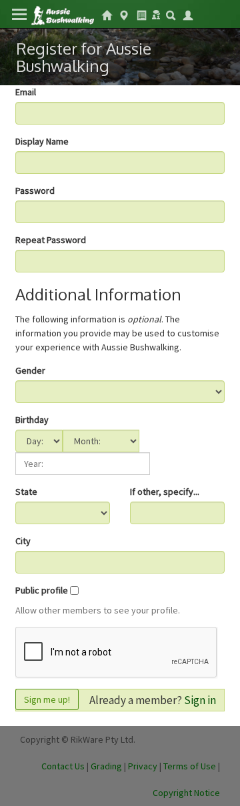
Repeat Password (50, 240)
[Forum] (156, 13)
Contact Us (63, 766)
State (26, 492)
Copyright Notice (186, 793)
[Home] (62, 14)
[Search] (170, 14)
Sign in (200, 700)
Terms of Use (189, 766)
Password (35, 191)
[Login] (188, 14)
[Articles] (141, 14)
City (23, 541)
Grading (106, 766)
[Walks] (124, 14)
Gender (30, 370)
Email (25, 92)
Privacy (142, 766)
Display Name (42, 141)
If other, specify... (164, 492)
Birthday (32, 420)
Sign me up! (47, 699)
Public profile (41, 590)
